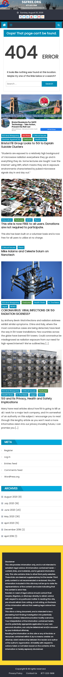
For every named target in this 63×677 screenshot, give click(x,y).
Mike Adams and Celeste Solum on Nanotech (25, 253)
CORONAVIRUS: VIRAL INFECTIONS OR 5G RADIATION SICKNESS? (28, 312)
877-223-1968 (47, 673)
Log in (7, 457)
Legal (4, 306)
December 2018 (12, 529)
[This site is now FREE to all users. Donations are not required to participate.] (31, 198)
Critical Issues (39, 135)
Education (7, 220)
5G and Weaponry (10, 135)
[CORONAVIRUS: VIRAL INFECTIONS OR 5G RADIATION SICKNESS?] (31, 280)
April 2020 (9, 523)
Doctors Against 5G (11, 139)
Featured (28, 139)
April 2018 (9, 536)
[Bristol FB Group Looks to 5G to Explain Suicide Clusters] (31, 113)
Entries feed (10, 463)
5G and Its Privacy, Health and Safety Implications (26, 400)
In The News (53, 302)
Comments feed (13, 470)
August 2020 (11, 496)
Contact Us (31, 673)
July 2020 (9, 503)
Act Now (26, 135)
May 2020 (9, 516)
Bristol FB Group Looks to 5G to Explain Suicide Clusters (27, 145)
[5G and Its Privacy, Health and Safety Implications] (31, 368)
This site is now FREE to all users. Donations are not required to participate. (30, 225)
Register (8, 450)
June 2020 (9, 509)
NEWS (29, 220)
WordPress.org (11, 476)
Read (37, 220)
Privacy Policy (15, 673)
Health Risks (40, 139)
